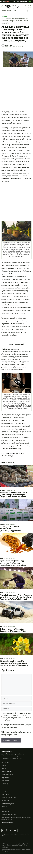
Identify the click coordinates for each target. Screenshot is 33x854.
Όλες (29, 11)
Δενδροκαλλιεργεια (7, 774)
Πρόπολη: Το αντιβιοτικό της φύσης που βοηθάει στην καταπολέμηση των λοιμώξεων (13, 563)
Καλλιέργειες (5, 781)
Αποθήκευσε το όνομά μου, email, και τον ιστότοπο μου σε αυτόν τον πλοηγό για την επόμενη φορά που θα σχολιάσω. (17, 716)
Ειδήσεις (2, 524)
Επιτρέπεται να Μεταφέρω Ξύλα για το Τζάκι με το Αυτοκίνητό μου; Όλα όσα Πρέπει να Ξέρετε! (13, 494)
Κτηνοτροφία (5, 777)
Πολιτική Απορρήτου (7, 804)
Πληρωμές (4, 784)
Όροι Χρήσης (5, 794)
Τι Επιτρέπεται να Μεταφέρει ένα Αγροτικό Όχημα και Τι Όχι (12, 630)
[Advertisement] (16, 92)
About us (4, 807)
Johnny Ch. (8, 45)
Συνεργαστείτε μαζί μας (8, 797)
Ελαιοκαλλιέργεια (6, 771)
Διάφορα (4, 16)
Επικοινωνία (5, 800)
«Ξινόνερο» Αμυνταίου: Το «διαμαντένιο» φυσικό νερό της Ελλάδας (10, 529)
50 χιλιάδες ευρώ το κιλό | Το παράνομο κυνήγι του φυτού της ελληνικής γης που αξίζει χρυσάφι (14, 663)
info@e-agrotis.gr (7, 822)
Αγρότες (9, 10)
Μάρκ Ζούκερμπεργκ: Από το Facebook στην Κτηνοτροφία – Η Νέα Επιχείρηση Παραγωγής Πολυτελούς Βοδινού (16, 597)
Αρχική (3, 10)
